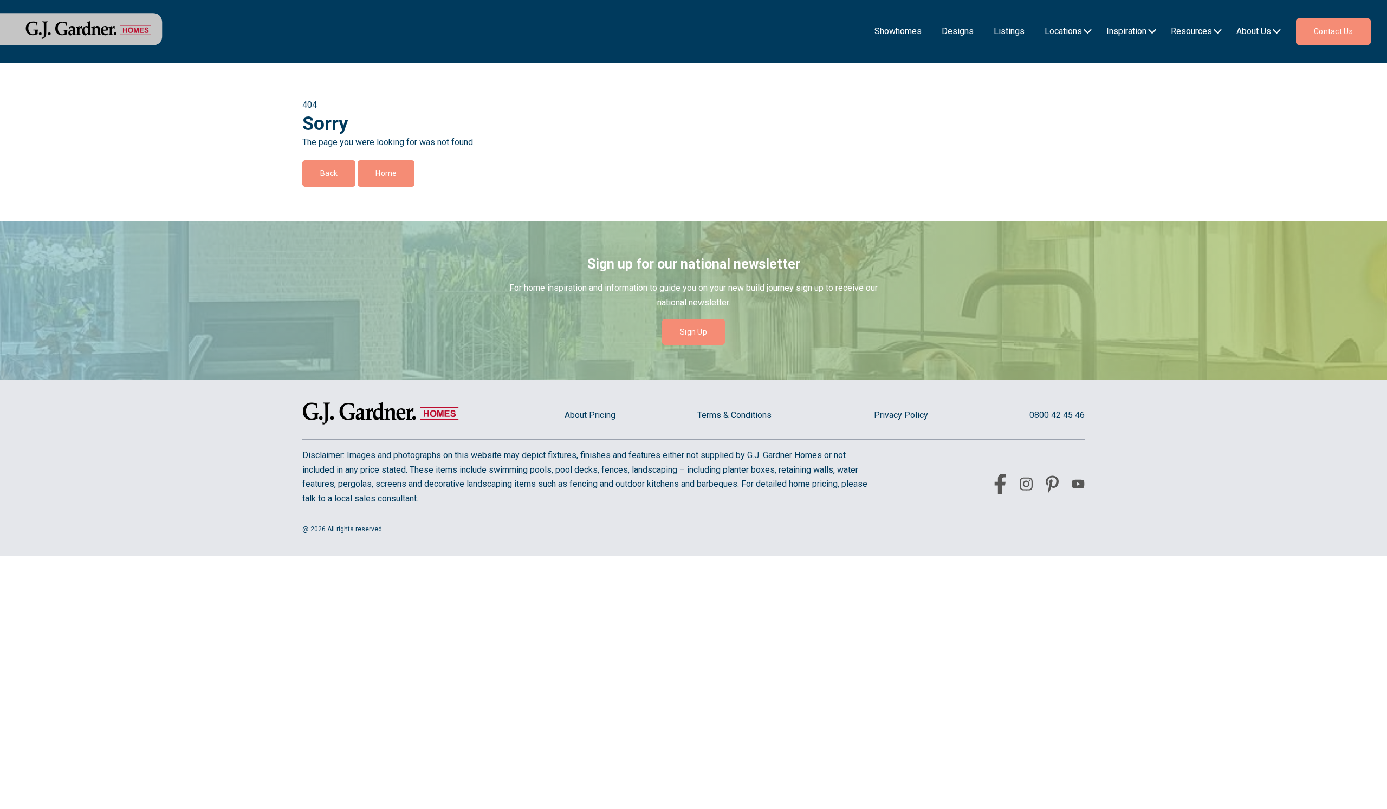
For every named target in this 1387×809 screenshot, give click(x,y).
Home (386, 173)
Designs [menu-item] (958, 31)
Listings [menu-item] (1009, 31)
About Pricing (590, 415)
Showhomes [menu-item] (898, 31)
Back (329, 173)
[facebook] (1000, 486)
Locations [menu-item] (1063, 31)
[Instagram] (1026, 486)
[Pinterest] (1052, 486)
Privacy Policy (901, 415)
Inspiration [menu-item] (1126, 31)
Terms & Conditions (734, 415)
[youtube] (1078, 486)
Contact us (1333, 31)
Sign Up (693, 332)
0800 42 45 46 (1057, 415)
